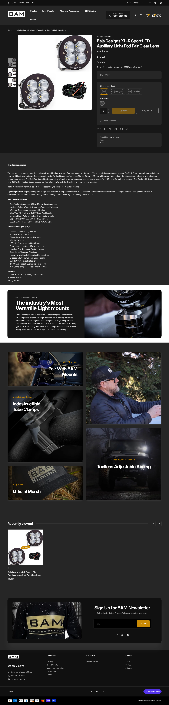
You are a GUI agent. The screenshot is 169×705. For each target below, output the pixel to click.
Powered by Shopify (156, 700)
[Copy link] (127, 129)
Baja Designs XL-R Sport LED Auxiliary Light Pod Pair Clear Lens (24, 573)
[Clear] (102, 103)
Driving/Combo (117, 91)
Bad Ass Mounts (145, 700)
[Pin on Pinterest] (116, 129)
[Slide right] (159, 523)
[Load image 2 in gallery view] (12, 72)
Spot (104, 91)
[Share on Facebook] (104, 129)
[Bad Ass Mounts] (13, 660)
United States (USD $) (134, 3)
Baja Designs (104, 36)
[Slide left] (153, 523)
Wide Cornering (134, 91)
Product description (17, 165)
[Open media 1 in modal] (55, 72)
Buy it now (147, 111)
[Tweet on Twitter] (110, 129)
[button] (48, 11)
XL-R (101, 143)
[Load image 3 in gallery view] (12, 82)
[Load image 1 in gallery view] (12, 62)
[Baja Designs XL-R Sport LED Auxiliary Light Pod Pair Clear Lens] (25, 560)
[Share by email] (121, 129)
